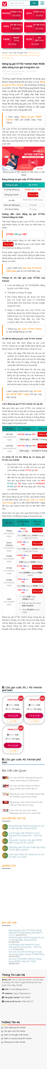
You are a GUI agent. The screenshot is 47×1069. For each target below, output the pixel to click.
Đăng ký (32, 195)
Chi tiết (12, 721)
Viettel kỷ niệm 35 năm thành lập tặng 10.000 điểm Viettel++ (27, 848)
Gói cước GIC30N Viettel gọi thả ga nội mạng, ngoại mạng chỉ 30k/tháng (26, 952)
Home (4, 52)
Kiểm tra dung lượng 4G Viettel (20, 1038)
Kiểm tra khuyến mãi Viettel (19, 1035)
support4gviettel (18, 71)
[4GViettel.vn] (4, 3)
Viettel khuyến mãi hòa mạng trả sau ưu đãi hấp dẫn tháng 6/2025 (26, 827)
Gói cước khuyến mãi (18, 52)
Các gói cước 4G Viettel (17, 1031)
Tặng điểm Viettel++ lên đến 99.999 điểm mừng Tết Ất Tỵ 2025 (25, 841)
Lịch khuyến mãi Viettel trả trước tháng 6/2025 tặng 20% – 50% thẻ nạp (25, 835)
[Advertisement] (23, 659)
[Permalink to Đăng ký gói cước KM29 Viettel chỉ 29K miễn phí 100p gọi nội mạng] (6, 802)
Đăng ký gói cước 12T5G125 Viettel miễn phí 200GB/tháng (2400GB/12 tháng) (25, 932)
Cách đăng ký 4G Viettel (17, 1027)
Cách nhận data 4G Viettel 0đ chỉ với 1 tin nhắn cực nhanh (27, 855)
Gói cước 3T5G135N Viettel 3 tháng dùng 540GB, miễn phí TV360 (25, 960)
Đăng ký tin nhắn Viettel (17, 1042)
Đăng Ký (12, 715)
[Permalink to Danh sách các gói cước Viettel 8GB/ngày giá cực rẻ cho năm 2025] (6, 810)
